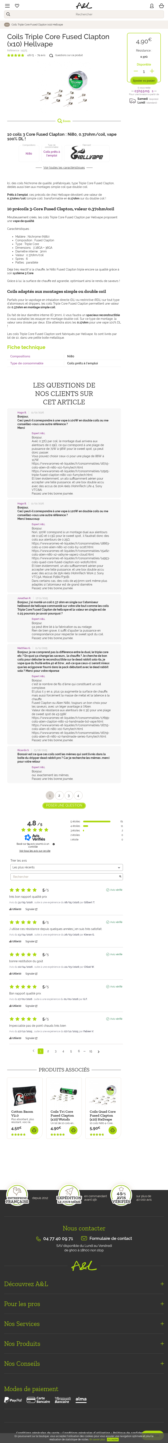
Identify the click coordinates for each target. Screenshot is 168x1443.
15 (90, 1051)
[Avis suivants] (98, 1051)
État (10, 1167)
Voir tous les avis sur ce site (34, 850)
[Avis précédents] (33, 1051)
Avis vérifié (116, 889)
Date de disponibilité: (22, 1141)
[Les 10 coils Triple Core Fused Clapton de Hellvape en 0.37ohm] (64, 87)
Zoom (66, 121)
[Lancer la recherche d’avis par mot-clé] (120, 877)
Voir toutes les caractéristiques (64, 167)
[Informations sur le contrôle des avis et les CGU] (53, 844)
